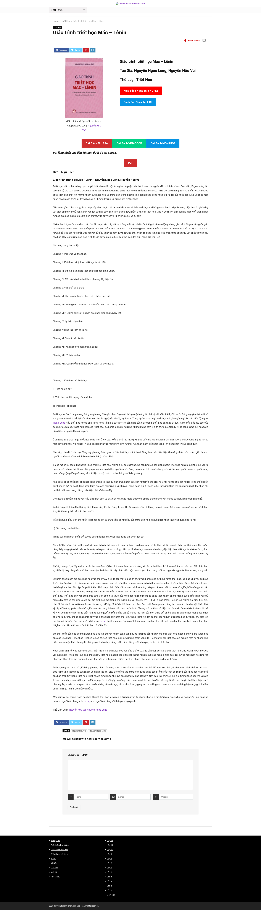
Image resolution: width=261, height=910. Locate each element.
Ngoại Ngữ (55, 877)
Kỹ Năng (54, 863)
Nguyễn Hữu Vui (182, 70)
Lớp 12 (110, 840)
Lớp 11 (110, 845)
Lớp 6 (109, 868)
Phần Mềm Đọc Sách (60, 845)
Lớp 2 (109, 886)
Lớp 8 (109, 859)
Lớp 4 (109, 877)
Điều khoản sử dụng (59, 854)
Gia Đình (54, 868)
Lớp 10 (110, 849)
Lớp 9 (109, 854)
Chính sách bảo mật (59, 849)
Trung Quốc (59, 422)
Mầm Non (111, 895)
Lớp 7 (109, 863)
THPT (53, 859)
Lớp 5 (109, 872)
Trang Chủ (55, 840)
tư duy (103, 621)
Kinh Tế (54, 872)
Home (56, 21)
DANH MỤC (57, 10)
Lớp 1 (109, 890)
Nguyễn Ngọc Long (97, 709)
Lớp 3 (109, 881)
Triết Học (66, 21)
